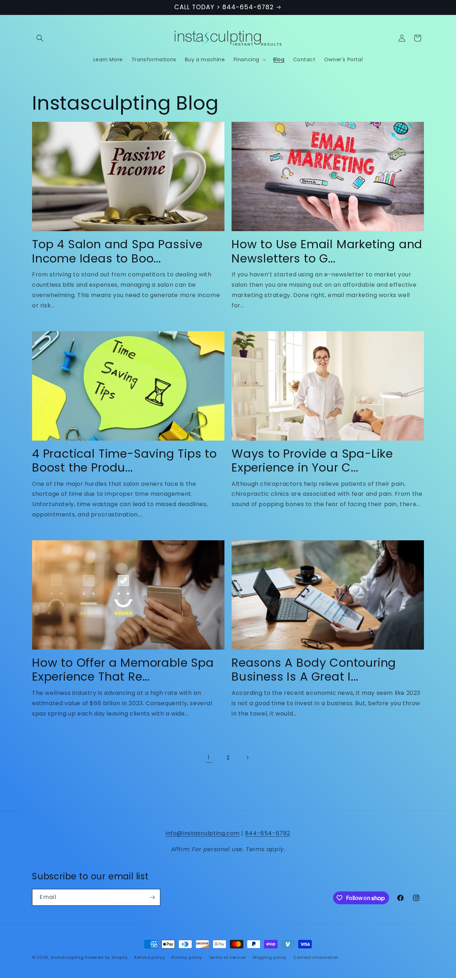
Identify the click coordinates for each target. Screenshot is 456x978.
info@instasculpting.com (203, 833)
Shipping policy (270, 957)
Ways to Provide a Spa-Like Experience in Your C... (312, 461)
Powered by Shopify (106, 957)
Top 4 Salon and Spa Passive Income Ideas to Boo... (117, 251)
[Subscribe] (152, 897)
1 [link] (209, 757)
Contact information (315, 957)
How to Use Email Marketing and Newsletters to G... (327, 251)
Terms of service (227, 957)
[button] (40, 38)
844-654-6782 (267, 833)
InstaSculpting (67, 957)
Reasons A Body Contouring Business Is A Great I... (314, 670)
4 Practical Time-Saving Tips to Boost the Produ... (124, 461)
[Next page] (247, 757)
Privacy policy (186, 957)
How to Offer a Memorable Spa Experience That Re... (123, 670)
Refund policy (149, 957)
